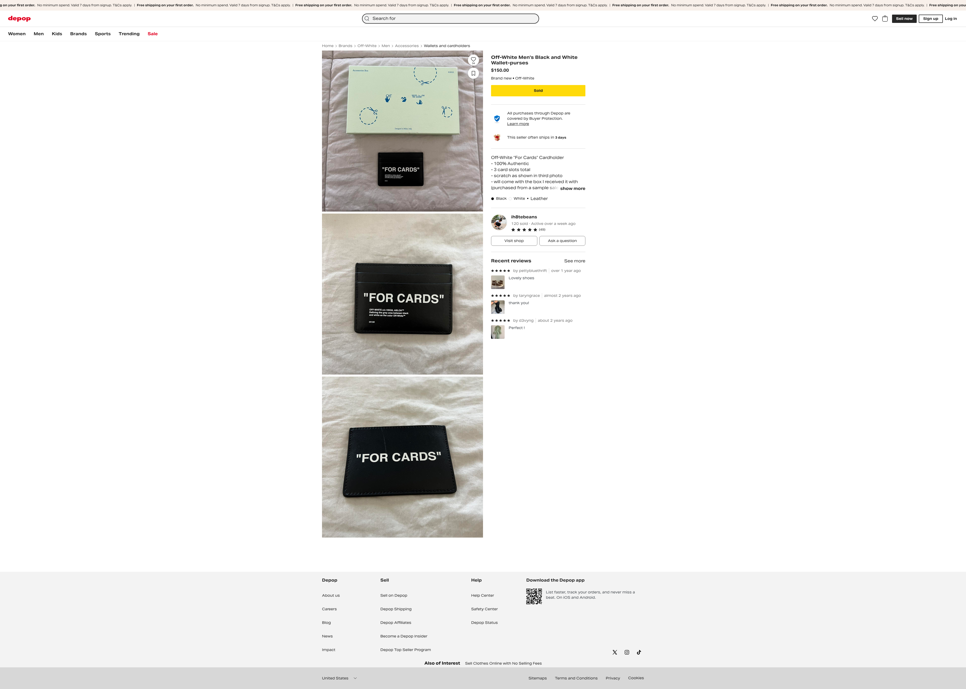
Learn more (518, 123)
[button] (548, 229)
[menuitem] (17, 34)
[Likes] (875, 18)
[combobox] (450, 19)
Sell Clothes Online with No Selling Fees (503, 663)
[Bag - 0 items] (885, 18)
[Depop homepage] (19, 19)
